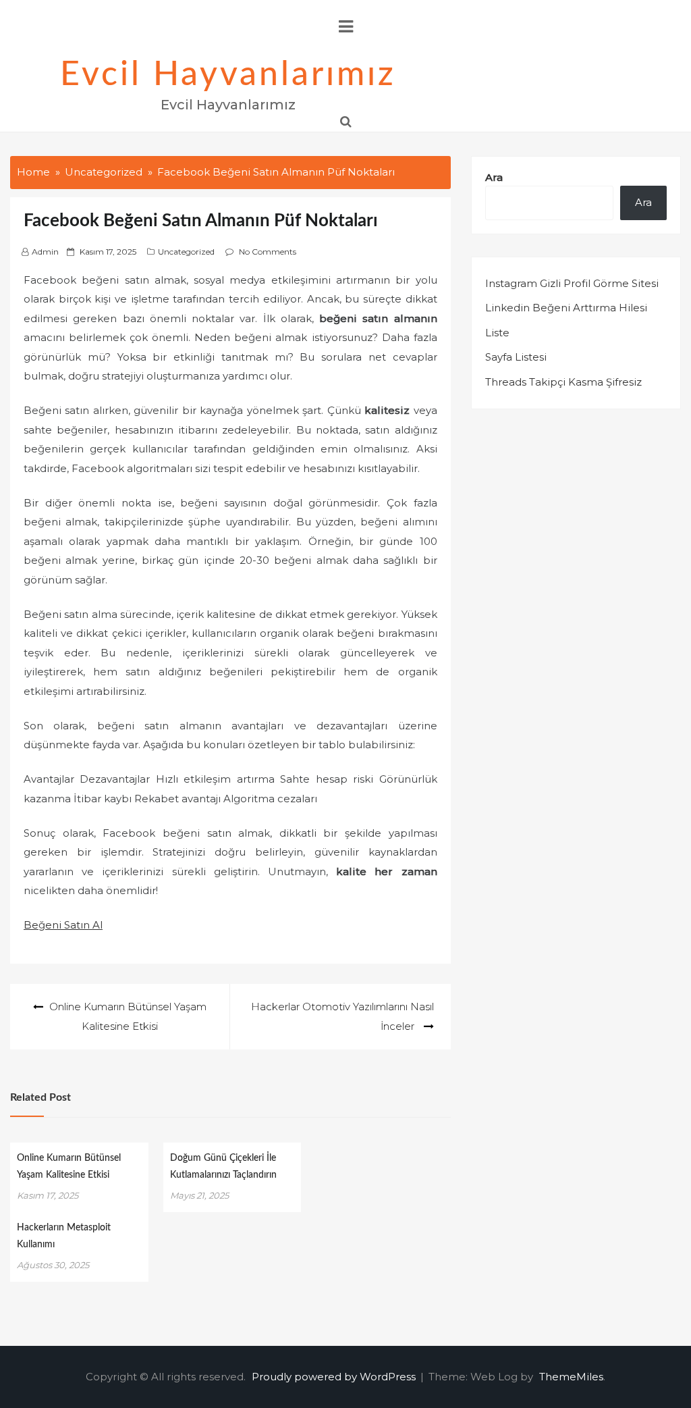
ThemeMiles (571, 1376)
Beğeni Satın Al (63, 924)
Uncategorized (186, 251)
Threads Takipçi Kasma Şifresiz (563, 381)
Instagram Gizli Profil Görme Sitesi (572, 283)
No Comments (267, 251)
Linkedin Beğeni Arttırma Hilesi (566, 307)
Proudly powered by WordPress (335, 1376)
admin (45, 251)
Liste (497, 332)
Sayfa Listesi (516, 356)
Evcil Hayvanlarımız (228, 75)
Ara (494, 177)
